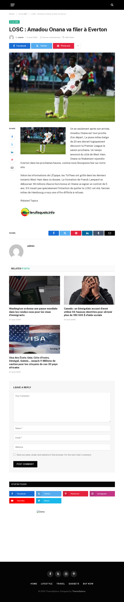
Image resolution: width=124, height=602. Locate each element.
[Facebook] (12, 137)
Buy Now (88, 584)
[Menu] (13, 5)
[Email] (12, 168)
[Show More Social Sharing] (78, 46)
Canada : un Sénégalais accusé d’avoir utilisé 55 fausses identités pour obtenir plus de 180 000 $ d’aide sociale (88, 312)
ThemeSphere (78, 591)
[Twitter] (12, 144)
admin (21, 37)
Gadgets (74, 584)
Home (34, 584)
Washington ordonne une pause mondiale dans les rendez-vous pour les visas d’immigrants (33, 312)
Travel (60, 584)
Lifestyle (47, 584)
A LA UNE (14, 22)
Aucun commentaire (51, 37)
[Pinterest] (12, 160)
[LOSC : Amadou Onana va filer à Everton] (62, 87)
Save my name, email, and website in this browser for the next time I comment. (54, 455)
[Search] (111, 5)
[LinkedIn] (12, 152)
